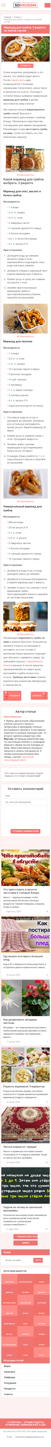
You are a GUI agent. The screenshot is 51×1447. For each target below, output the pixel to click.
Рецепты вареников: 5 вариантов (24, 1086)
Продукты (25, 66)
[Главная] (25, 5)
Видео (7, 1366)
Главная (7, 17)
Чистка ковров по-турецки (19, 1146)
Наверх (25, 1243)
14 (46, 1162)
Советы (8, 1394)
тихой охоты (18, 80)
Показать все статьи (27, 1237)
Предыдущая (14, 696)
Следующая (37, 696)
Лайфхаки (9, 1377)
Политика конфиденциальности (29, 1437)
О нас (9, 1437)
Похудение (10, 1383)
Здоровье (9, 1371)
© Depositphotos (25, 175)
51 (46, 1229)
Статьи (17, 17)
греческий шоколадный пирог (18, 758)
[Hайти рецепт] (47, 5)
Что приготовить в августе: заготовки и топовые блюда (21, 891)
